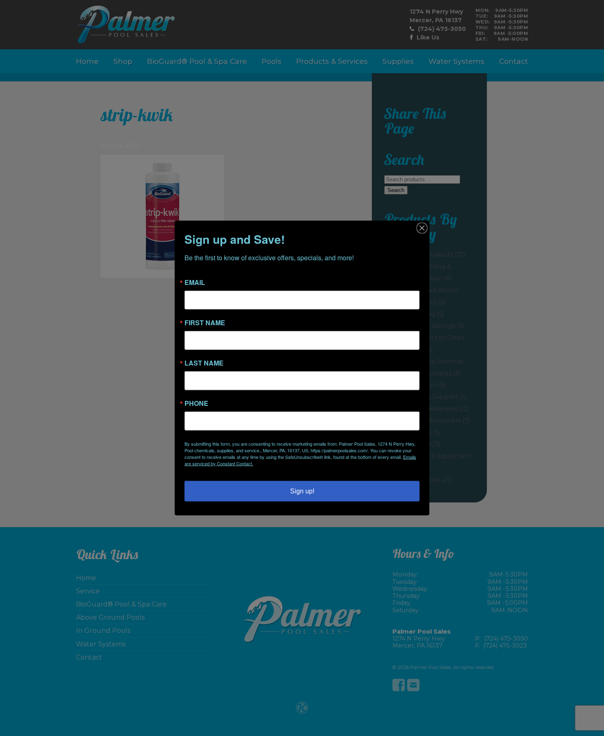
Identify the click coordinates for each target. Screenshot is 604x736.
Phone (196, 403)
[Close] (422, 228)
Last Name (204, 363)
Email (194, 282)
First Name (204, 322)
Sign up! (302, 491)
